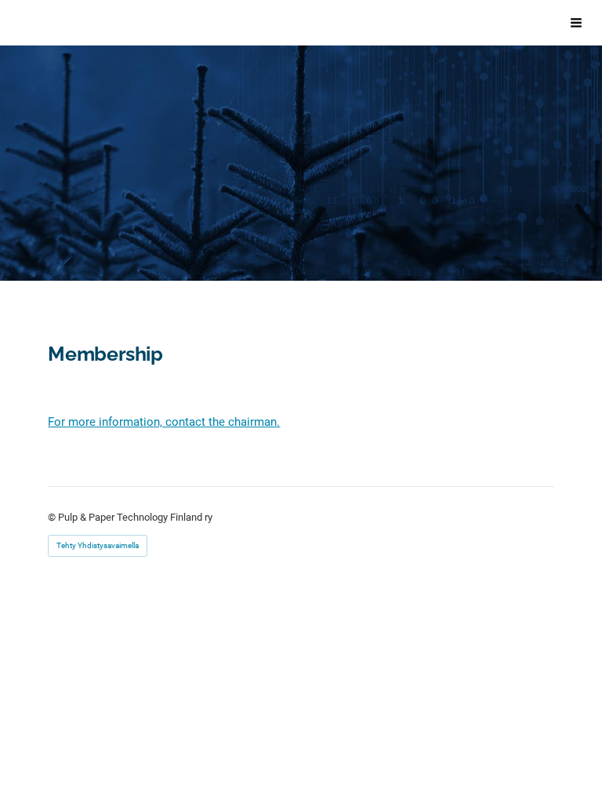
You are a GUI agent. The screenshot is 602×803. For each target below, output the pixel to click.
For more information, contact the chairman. (164, 422)
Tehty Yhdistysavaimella (97, 545)
